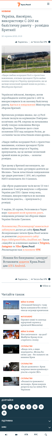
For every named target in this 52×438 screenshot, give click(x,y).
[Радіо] (6, 434)
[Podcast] (41, 406)
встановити (31, 250)
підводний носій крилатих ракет (25, 213)
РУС (36, 435)
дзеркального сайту (27, 236)
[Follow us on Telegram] (22, 406)
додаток (24, 262)
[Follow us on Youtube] (16, 406)
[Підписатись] (4, 412)
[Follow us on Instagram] (28, 406)
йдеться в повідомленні (22, 105)
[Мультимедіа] (16, 434)
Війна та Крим (27, 302)
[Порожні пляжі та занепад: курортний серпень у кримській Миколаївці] (11, 319)
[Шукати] (46, 434)
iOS (10, 266)
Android (20, 266)
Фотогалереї (26, 317)
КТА (26, 435)
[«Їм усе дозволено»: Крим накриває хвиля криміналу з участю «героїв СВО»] (11, 366)
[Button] (21, 42)
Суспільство (26, 346)
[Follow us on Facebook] (4, 406)
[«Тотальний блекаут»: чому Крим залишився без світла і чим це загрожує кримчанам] (11, 304)
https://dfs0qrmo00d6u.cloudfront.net (21, 240)
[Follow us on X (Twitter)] (10, 406)
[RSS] (34, 406)
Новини (6, 11)
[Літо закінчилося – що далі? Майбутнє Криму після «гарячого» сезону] (11, 334)
